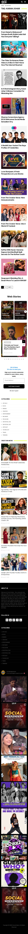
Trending (5, 435)
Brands (5, 408)
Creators (7, 342)
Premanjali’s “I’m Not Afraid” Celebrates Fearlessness (10, 347)
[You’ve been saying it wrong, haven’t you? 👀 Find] (14, 742)
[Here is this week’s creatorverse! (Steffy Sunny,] (14, 795)
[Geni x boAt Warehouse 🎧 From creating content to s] (14, 821)
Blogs (4, 406)
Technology (6, 429)
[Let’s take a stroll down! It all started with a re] (14, 847)
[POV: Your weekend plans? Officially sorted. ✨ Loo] (14, 715)
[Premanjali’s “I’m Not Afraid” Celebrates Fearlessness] (14, 452)
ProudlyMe (5, 419)
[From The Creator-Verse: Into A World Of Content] (14, 212)
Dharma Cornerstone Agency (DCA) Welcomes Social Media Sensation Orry (13, 119)
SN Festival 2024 (7, 421)
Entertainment (6, 413)
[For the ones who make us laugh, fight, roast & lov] (14, 689)
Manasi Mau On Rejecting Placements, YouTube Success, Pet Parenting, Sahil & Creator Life (13, 518)
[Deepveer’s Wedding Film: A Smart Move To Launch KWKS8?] (14, 267)
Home (2, 5)
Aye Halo (5, 403)
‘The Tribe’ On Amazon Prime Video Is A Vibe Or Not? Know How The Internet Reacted (12, 62)
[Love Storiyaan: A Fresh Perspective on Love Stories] (14, 160)
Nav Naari (5, 416)
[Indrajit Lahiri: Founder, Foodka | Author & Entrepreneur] (14, 562)
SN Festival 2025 (7, 424)
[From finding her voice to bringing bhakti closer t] (14, 768)
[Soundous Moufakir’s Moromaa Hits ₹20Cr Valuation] (14, 535)
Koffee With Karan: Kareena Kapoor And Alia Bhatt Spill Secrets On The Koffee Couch (13, 252)
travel (4, 432)
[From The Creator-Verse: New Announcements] (14, 186)
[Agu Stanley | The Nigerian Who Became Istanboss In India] (14, 479)
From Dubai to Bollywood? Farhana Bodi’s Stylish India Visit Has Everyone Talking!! (13, 34)
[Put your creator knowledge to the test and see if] (14, 874)
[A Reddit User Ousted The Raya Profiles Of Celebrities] (14, 134)
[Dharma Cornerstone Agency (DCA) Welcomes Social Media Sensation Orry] (14, 106)
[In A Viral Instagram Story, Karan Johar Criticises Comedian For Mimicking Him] (14, 77)
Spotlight (5, 427)
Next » (10, 287)
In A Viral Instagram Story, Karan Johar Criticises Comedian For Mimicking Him (13, 91)
